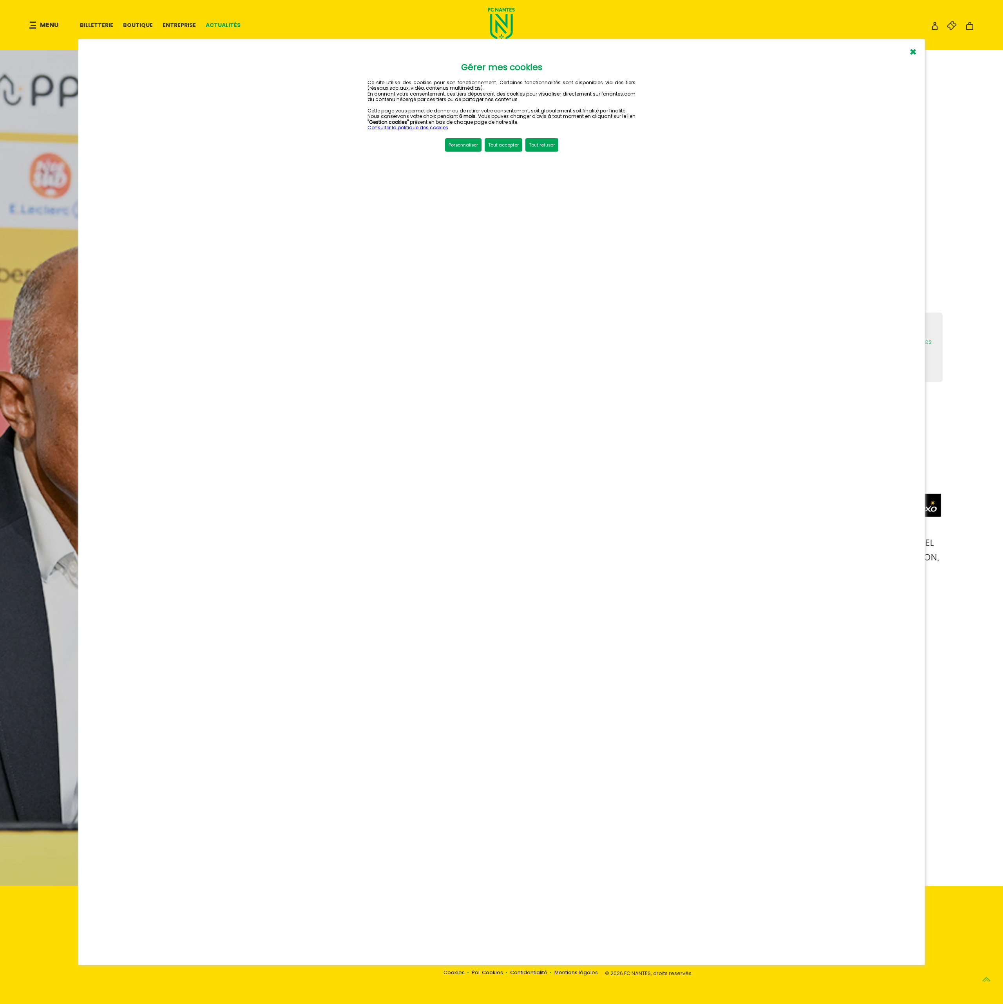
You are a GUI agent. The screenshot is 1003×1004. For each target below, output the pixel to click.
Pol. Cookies (487, 972)
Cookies (454, 972)
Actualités (223, 25)
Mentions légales (576, 972)
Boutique (138, 25)
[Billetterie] (947, 28)
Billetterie (96, 25)
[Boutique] (970, 28)
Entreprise (179, 25)
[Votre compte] (935, 28)
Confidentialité (528, 972)
